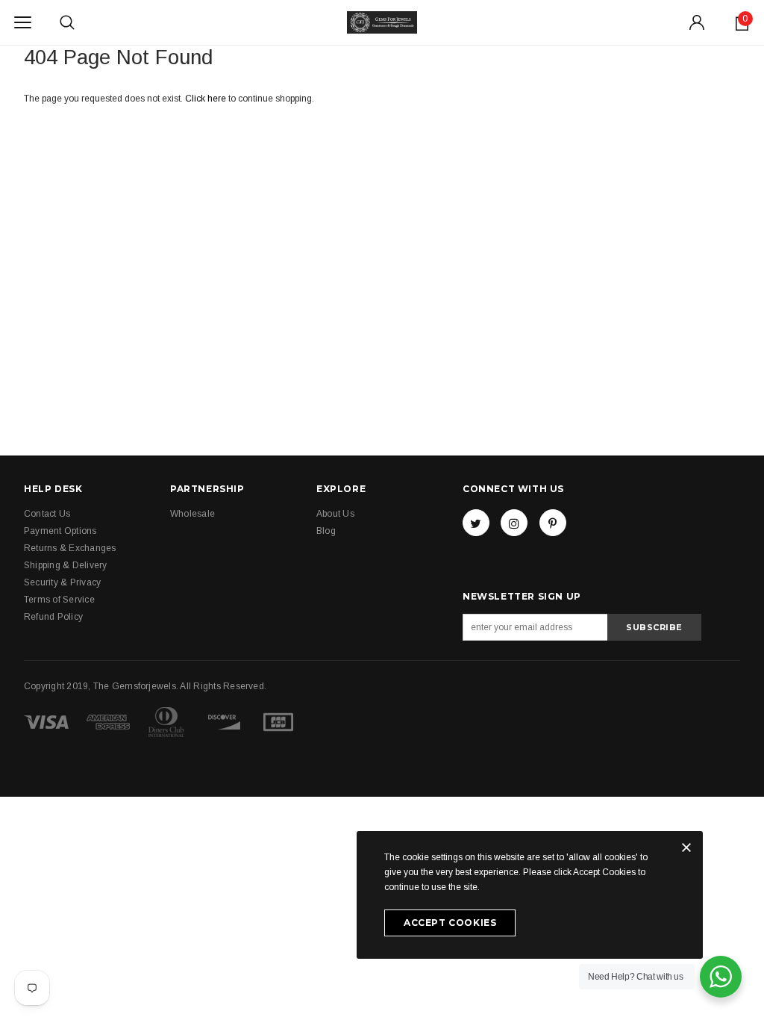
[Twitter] (476, 522)
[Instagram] (514, 522)
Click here (206, 98)
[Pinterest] (552, 522)
